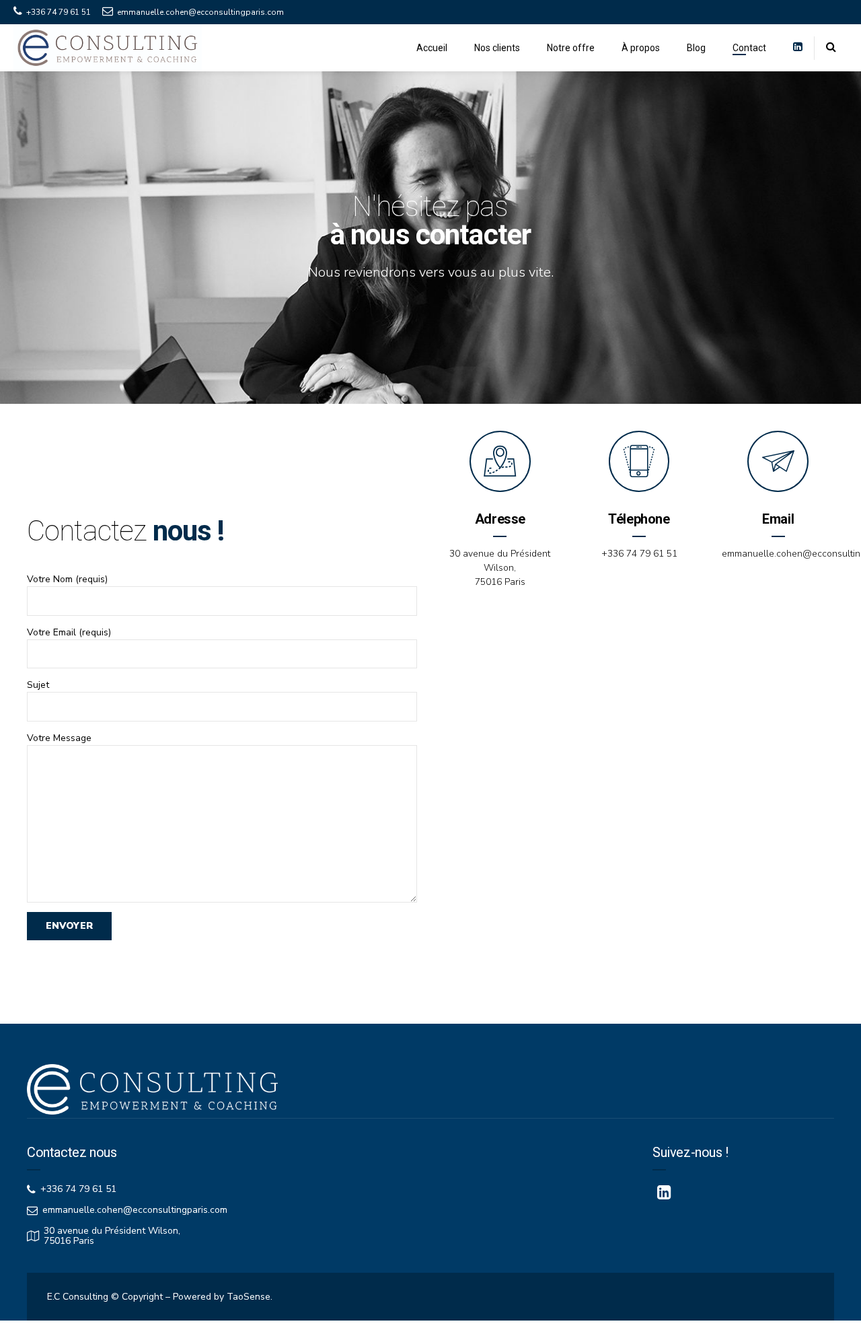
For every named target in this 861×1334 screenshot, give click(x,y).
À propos (641, 47)
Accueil (431, 47)
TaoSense (248, 1296)
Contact (749, 47)
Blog (696, 47)
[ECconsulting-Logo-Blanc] (152, 1089)
